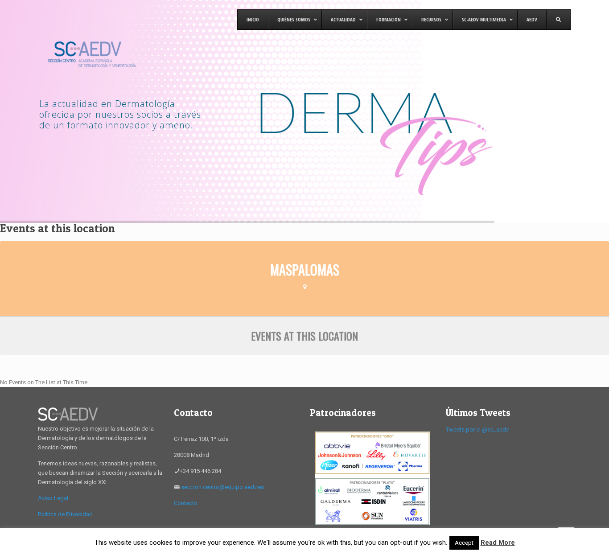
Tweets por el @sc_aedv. (478, 429)
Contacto (186, 503)
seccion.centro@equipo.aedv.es (222, 487)
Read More (498, 543)
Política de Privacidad (65, 514)
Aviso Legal (53, 498)
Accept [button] (464, 542)
